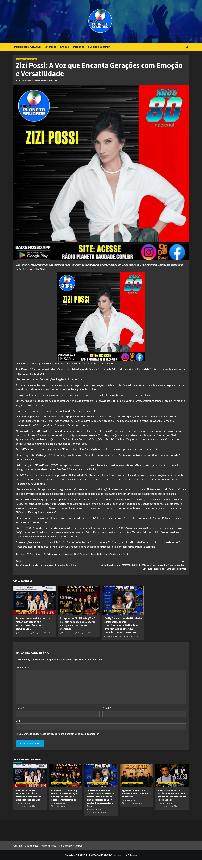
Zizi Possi (123, 554)
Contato (17, 845)
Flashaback (68, 554)
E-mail (106, 708)
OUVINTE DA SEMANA (99, 46)
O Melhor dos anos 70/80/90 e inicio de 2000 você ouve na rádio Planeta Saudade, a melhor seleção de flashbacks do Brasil (143, 565)
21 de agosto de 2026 (39, 633)
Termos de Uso (48, 845)
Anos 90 (42, 554)
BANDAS (64, 46)
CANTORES (78, 46)
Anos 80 (33, 554)
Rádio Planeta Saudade (107, 554)
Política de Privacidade (70, 845)
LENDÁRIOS (50, 46)
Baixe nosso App (54, 554)
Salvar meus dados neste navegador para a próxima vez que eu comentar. (59, 733)
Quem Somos (31, 845)
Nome (20, 708)
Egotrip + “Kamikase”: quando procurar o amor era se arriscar (136, 793)
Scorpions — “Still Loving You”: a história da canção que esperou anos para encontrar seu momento (78, 624)
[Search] (187, 46)
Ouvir (76, 554)
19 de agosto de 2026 (131, 803)
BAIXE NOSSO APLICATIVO (27, 46)
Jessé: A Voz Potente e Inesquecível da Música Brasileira (46, 563)
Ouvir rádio (85, 554)
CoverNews (116, 855)
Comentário (23, 667)
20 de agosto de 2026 (84, 633)
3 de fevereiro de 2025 (44, 81)
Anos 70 (25, 554)
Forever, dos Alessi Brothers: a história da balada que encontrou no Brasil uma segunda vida (33, 624)
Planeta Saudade (24, 81)
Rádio (93, 554)
